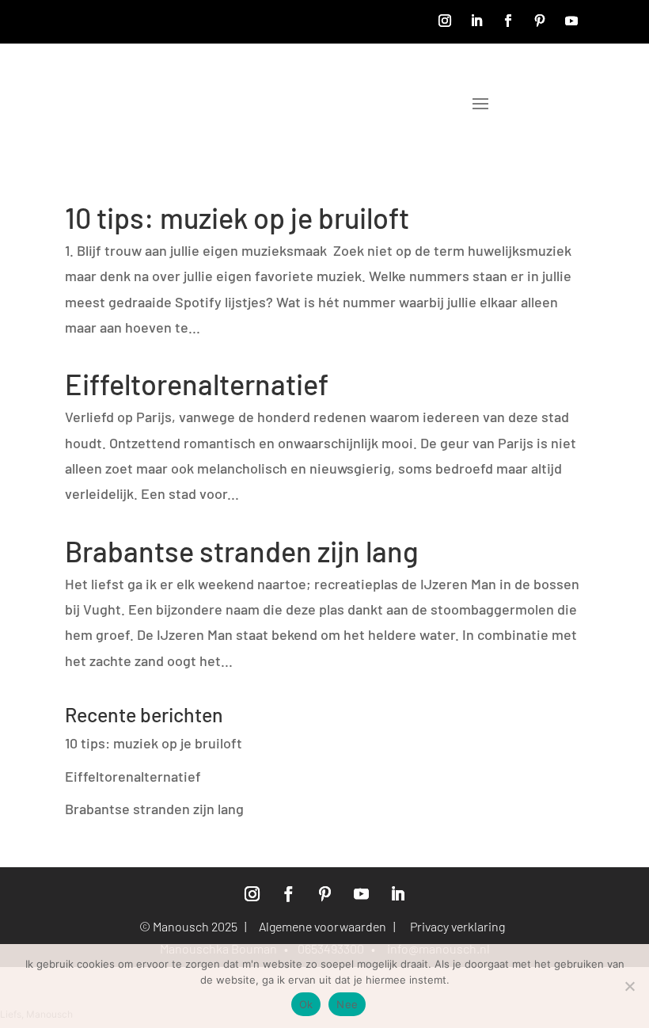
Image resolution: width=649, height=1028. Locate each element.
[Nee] (629, 986)
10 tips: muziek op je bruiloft (237, 217)
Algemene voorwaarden (322, 926)
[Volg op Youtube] (571, 20)
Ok (306, 1004)
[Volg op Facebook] (508, 20)
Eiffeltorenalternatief (196, 384)
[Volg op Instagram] (444, 20)
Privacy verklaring (460, 926)
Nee (347, 1004)
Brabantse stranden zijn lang (242, 551)
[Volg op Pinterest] (539, 20)
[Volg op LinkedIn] (476, 20)
